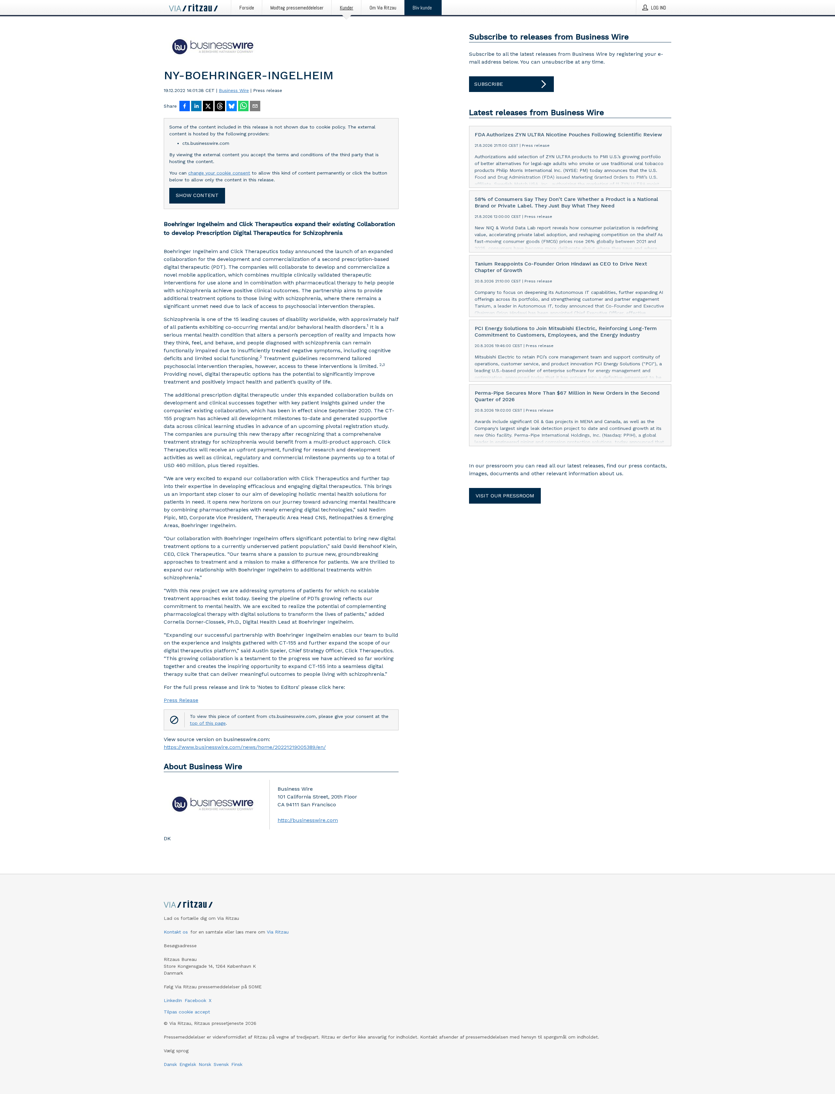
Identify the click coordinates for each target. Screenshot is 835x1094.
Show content (197, 195)
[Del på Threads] (220, 107)
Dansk (170, 1064)
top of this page (208, 723)
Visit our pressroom (505, 496)
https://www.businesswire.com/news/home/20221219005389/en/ (245, 747)
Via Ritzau (278, 931)
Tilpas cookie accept (187, 1011)
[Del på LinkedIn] (196, 107)
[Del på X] (208, 107)
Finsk (236, 1064)
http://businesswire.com (308, 820)
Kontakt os (176, 931)
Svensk (221, 1064)
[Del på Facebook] (184, 107)
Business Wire (234, 90)
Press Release (181, 700)
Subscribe (488, 84)
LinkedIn (173, 1000)
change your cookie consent (219, 172)
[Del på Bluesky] (231, 107)
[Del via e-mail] (255, 107)
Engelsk (187, 1064)
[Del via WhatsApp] (243, 107)
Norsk (205, 1064)
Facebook (195, 1000)
